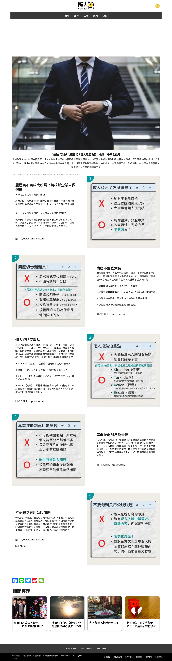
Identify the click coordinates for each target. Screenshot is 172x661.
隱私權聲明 (117, 657)
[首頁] (86, 5)
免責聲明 (107, 657)
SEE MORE (20, 545)
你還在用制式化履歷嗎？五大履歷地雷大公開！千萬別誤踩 (57, 174)
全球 (76, 15)
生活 (86, 15)
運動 (105, 15)
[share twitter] (28, 580)
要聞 (67, 15)
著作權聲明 (129, 657)
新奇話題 (21, 174)
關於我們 (139, 657)
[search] (157, 6)
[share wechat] (41, 580)
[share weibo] (34, 580)
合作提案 (148, 657)
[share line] (21, 580)
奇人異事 (30, 174)
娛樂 (95, 15)
